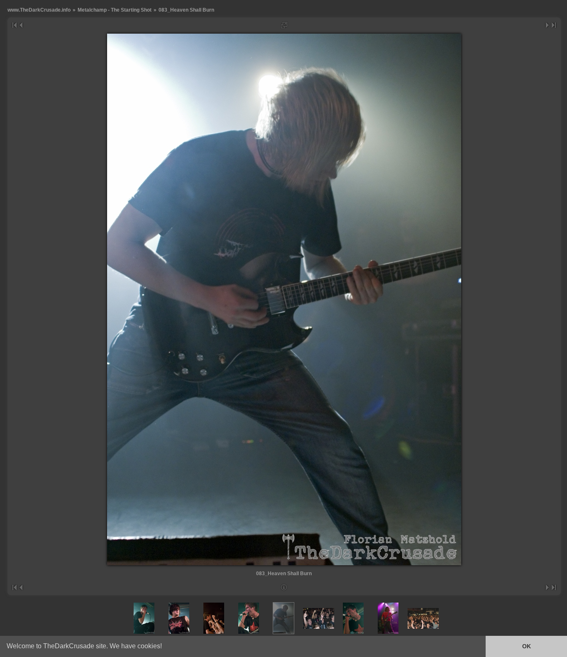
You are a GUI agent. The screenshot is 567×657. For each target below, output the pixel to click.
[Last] (554, 25)
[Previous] (20, 25)
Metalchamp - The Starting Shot (115, 9)
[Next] (548, 25)
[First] (14, 25)
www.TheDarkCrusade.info (39, 9)
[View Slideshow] (284, 25)
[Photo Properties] (284, 587)
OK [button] (526, 646)
